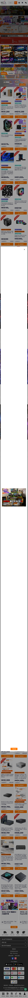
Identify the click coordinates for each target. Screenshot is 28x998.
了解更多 (14, 749)
